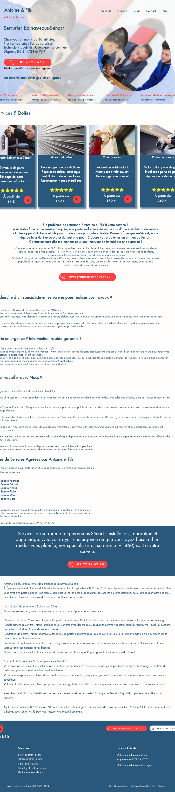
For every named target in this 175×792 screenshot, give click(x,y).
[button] (122, 9)
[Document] (28, 200)
